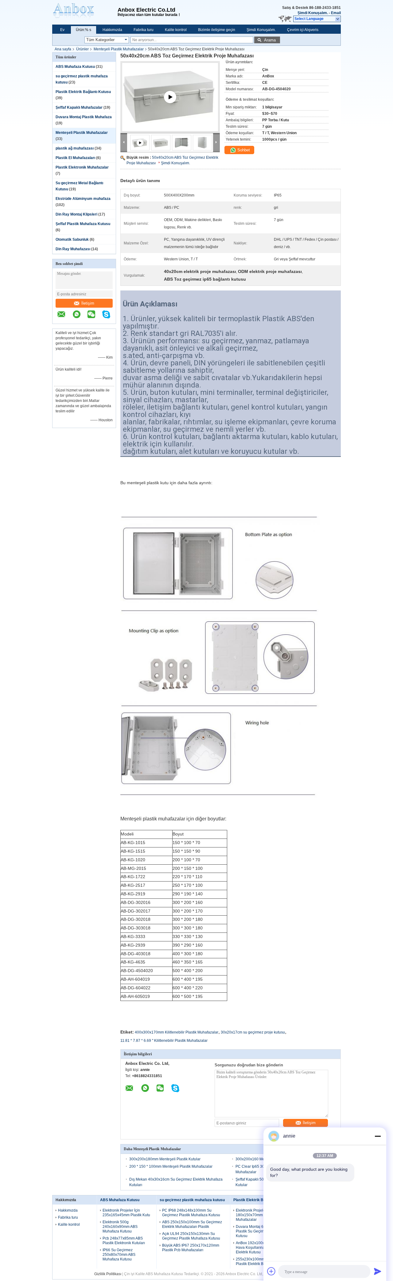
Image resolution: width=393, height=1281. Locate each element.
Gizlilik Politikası (107, 1274)
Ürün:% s (83, 30)
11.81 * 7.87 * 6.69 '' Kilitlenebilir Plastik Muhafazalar (164, 1040)
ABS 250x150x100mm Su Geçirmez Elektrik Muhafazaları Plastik (192, 1224)
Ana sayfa (63, 49)
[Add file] (271, 1271)
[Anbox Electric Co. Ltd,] (85, 12)
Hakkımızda (112, 30)
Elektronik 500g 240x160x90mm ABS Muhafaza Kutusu (120, 1226)
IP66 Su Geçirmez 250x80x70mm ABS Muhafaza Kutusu (119, 1254)
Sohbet (243, 150)
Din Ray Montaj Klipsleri (76, 214)
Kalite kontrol (176, 30)
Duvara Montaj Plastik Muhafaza (84, 117)
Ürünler (82, 49)
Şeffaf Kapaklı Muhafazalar (79, 107)
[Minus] (377, 1136)
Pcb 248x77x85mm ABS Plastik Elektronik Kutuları (124, 1240)
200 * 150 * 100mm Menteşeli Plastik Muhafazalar (170, 1166)
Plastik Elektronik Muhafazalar (82, 167)
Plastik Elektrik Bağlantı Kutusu (83, 92)
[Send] (378, 1271)
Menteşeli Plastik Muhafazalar (119, 49)
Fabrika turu (144, 30)
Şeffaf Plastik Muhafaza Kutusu (83, 224)
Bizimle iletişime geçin (216, 30)
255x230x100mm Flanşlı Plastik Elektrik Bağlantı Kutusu (261, 1261)
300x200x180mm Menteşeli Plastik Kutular (164, 1159)
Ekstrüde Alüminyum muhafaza (83, 199)
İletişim (87, 303)
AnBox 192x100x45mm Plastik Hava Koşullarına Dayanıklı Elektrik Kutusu (261, 1247)
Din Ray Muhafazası (73, 249)
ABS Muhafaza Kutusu (75, 66)
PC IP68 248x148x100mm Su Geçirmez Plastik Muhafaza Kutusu (191, 1212)
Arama (270, 40)
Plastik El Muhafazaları (75, 158)
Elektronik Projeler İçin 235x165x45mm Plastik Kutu (126, 1212)
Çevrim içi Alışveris (302, 30)
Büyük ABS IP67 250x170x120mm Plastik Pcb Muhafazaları (190, 1247)
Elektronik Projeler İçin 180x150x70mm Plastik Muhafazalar (255, 1215)
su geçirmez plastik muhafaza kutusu (192, 1200)
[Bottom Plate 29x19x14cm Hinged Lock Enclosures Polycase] (170, 104)
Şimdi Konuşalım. (313, 13)
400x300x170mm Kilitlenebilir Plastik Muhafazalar (176, 1032)
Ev (62, 30)
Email (336, 13)
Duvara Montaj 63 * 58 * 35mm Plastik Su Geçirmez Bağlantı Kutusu (261, 1231)
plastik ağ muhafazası (75, 148)
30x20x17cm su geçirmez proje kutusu (253, 1032)
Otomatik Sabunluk (72, 239)
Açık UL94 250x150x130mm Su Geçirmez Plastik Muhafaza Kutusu (191, 1236)
